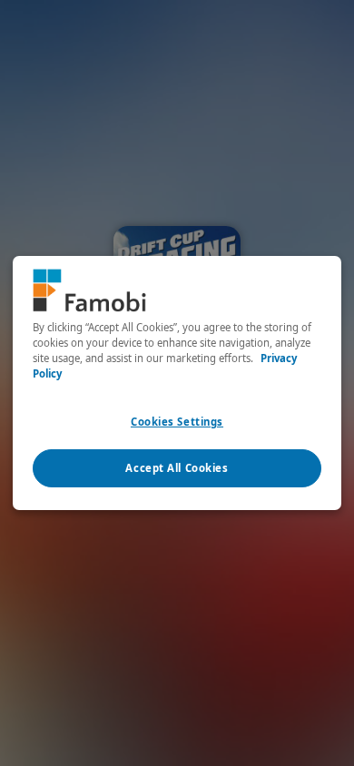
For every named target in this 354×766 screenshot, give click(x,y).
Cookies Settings (177, 421)
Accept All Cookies (176, 468)
